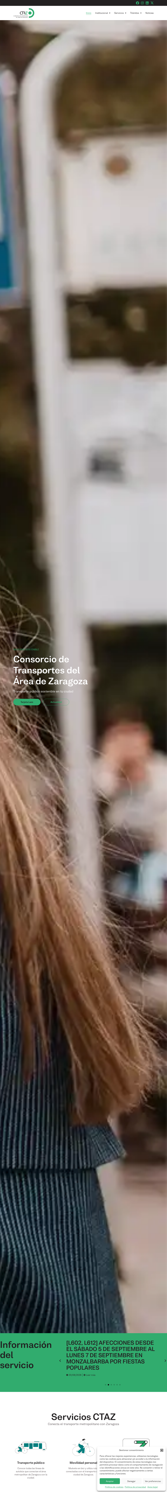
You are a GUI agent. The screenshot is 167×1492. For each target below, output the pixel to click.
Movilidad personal (83, 1462)
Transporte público (31, 1462)
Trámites (134, 13)
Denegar (131, 1481)
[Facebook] (137, 3)
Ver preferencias (153, 1481)
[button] (161, 1450)
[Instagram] (142, 3)
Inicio (88, 13)
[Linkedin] (147, 3)
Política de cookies (114, 1487)
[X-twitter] (152, 3)
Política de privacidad (135, 1487)
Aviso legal (152, 1487)
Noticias (149, 13)
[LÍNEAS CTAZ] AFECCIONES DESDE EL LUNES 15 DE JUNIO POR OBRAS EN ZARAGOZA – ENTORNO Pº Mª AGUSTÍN (112, 1352)
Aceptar (110, 1481)
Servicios (119, 13)
